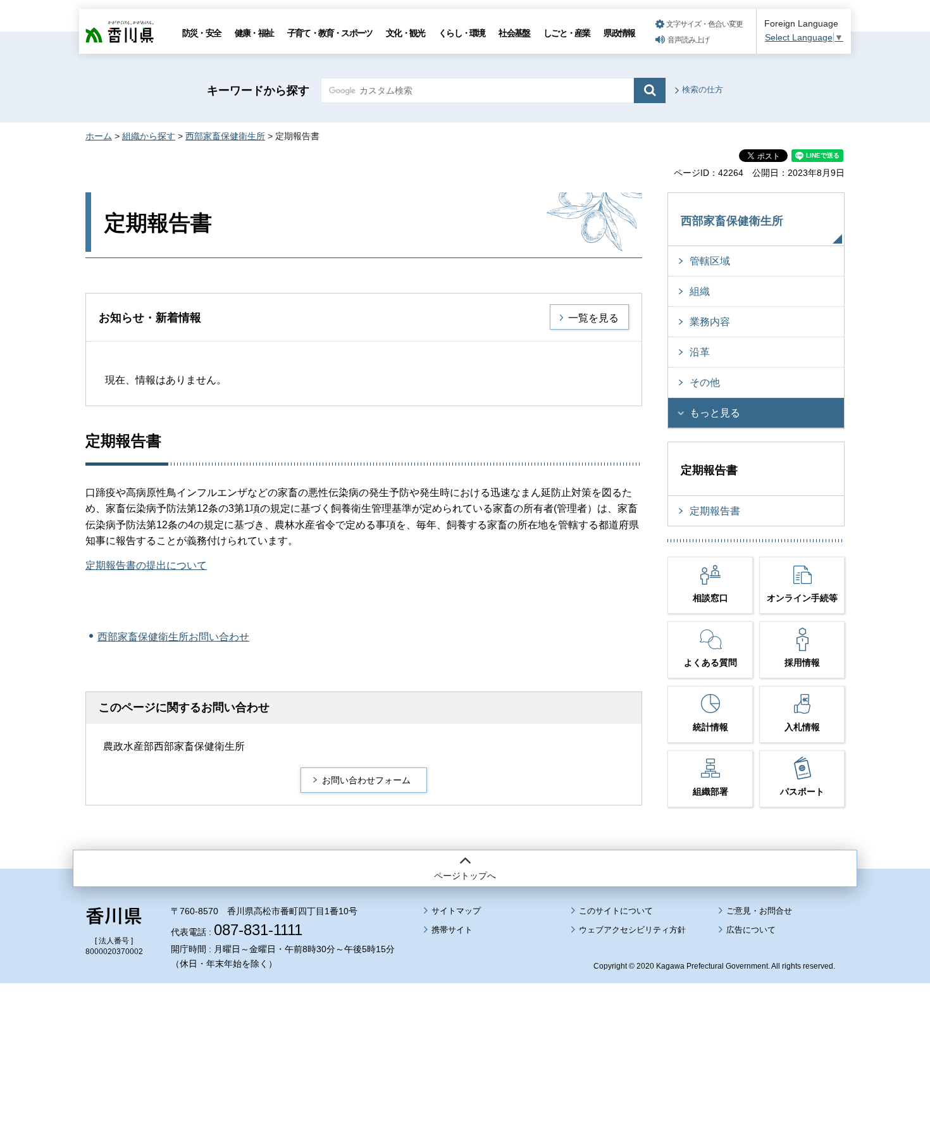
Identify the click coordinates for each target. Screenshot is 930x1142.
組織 (700, 291)
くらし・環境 (461, 33)
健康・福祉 (254, 33)
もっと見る (715, 412)
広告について (751, 929)
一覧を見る (593, 318)
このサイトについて (616, 910)
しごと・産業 (566, 33)
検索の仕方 (702, 89)
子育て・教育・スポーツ (329, 33)
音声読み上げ (688, 39)
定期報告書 (715, 511)
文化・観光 (405, 33)
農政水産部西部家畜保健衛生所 (174, 746)
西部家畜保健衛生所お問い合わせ (173, 636)
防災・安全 (201, 33)
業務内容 (710, 321)
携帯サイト (452, 929)
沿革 (700, 352)
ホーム (98, 136)
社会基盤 (514, 33)
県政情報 (619, 33)
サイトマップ (456, 910)
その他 (705, 382)
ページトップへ (465, 876)
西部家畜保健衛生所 (225, 136)
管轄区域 (710, 261)
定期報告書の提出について (146, 565)
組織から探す (148, 136)
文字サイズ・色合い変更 (704, 24)
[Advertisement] (465, 1027)
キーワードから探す (258, 90)
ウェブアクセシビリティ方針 (632, 929)
